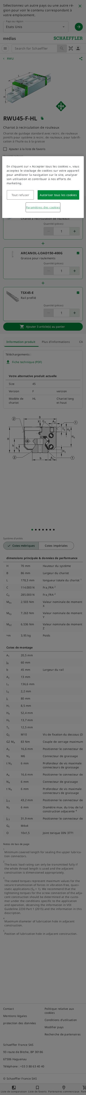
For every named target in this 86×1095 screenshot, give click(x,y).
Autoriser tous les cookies (58, 195)
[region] (43, 187)
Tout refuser (20, 195)
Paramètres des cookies (43, 207)
